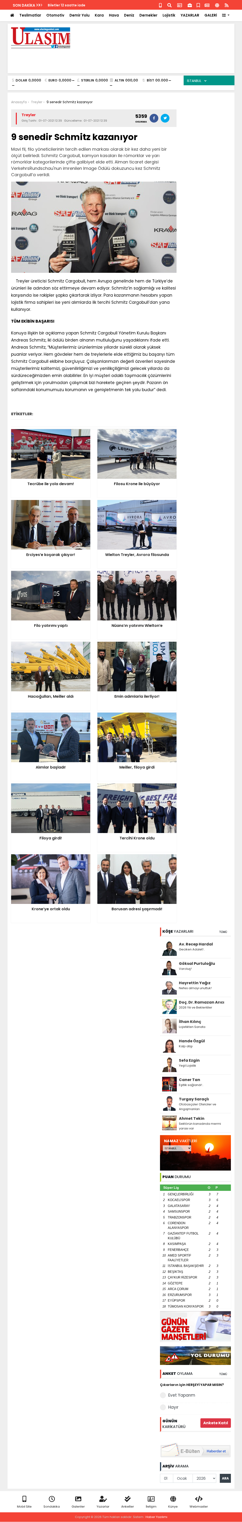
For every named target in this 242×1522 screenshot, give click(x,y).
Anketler (127, 1506)
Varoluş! (185, 968)
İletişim (151, 1506)
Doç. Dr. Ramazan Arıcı (201, 1002)
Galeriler (78, 1506)
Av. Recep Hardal (196, 944)
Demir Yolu (79, 15)
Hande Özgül (192, 1041)
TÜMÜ (223, 932)
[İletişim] (179, 5)
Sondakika (51, 1506)
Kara (99, 15)
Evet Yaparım (181, 1395)
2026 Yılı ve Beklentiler (195, 1007)
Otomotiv (55, 15)
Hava (114, 15)
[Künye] (217, 5)
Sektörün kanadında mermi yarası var (200, 1126)
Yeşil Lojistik (187, 1065)
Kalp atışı (186, 1046)
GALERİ (210, 15)
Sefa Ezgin (189, 1060)
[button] (226, 15)
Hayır (173, 1407)
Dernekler (148, 15)
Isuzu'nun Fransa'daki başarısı (74, 5)
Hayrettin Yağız (195, 983)
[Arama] (169, 5)
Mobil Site (24, 1506)
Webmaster (199, 1506)
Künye (173, 1506)
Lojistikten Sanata (192, 1027)
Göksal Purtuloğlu (197, 963)
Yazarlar (103, 1506)
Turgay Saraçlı (194, 1099)
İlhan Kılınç (190, 1021)
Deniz (129, 15)
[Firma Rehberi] (189, 5)
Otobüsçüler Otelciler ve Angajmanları (197, 1106)
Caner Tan (189, 1079)
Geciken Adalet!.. (192, 949)
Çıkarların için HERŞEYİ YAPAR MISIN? (192, 1384)
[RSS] (226, 5)
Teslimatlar (30, 15)
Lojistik (169, 15)
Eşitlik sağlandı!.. (191, 1085)
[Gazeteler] (207, 5)
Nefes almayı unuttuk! (195, 988)
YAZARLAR (190, 15)
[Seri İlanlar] (198, 5)
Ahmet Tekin (191, 1118)
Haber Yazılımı (156, 1517)
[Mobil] (160, 5)
